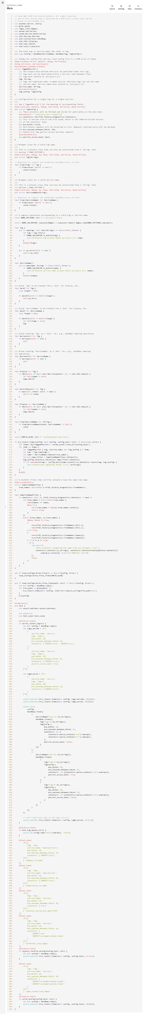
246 (10, 633)
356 (10, 911)
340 (10, 870)
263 (10, 676)
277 (10, 712)
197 (10, 510)
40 (11, 114)
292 (10, 749)
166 (10, 432)
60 (11, 165)
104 (10, 276)
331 (10, 848)
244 (10, 628)
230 (10, 593)
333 (10, 853)
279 (10, 717)
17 (11, 56)
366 (10, 936)
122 (10, 321)
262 (10, 674)
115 (10, 303)
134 (10, 351)
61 (11, 167)
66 (11, 180)
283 (10, 727)
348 (10, 891)
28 (11, 84)
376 (10, 961)
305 (10, 782)
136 (10, 356)
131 (10, 344)
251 (10, 646)
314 (10, 805)
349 (10, 893)
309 (10, 792)
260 (10, 669)
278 (10, 714)
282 (10, 724)
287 (10, 737)
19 (11, 61)
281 (10, 722)
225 (10, 581)
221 (10, 570)
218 (10, 563)
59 (11, 162)
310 (10, 795)
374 (10, 956)
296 (10, 760)
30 (11, 89)
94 (11, 250)
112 (10, 296)
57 (11, 157)
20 (11, 64)
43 (11, 122)
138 (10, 361)
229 (10, 591)
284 (10, 729)
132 (10, 346)
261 (10, 671)
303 (10, 777)
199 (10, 515)
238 (10, 613)
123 (10, 323)
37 (11, 107)
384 (10, 981)
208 (10, 538)
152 (10, 397)
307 (10, 787)
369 (10, 943)
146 (10, 381)
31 (11, 92)
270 (10, 694)
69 (11, 187)
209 (10, 540)
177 (10, 460)
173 (10, 450)
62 (11, 170)
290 (10, 744)
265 (10, 681)
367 (10, 938)
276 (10, 709)
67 (11, 182)
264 (10, 679)
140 (10, 366)
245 (10, 631)
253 (10, 651)
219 (10, 565)
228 (10, 588)
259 (10, 666)
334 (10, 855)
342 (10, 875)
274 (10, 704)
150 (10, 392)
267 (10, 686)
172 (10, 447)
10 (11, 39)
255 (10, 656)
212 (10, 548)
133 (10, 349)
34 (11, 99)
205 (10, 530)
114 (10, 301)
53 (11, 147)
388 (10, 991)
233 (10, 601)
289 (10, 742)
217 (10, 560)
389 (10, 994)
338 (10, 865)
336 (10, 860)
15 (11, 51)
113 (10, 298)
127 (10, 334)
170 (10, 442)
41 (11, 117)
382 (10, 976)
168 (10, 437)
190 (10, 492)
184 (10, 477)
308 (10, 790)
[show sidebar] (2, 2)
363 (10, 928)
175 (10, 455)
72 (11, 195)
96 (11, 255)
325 (10, 833)
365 (10, 933)
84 (11, 225)
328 (10, 840)
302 (10, 775)
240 (10, 618)
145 (10, 379)
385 (10, 984)
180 (10, 467)
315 (10, 807)
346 (10, 886)
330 (10, 845)
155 (10, 404)
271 (10, 696)
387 (10, 989)
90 (11, 240)
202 (10, 523)
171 (10, 444)
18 (11, 59)
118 (10, 311)
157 (10, 409)
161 (10, 419)
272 (10, 699)
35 (11, 102)
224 (10, 578)
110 (10, 291)
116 (10, 306)
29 (11, 87)
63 (11, 172)
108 (10, 286)
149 (10, 389)
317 (10, 812)
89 (11, 238)
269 (10, 691)
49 (11, 137)
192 (10, 497)
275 (10, 707)
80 (11, 215)
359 (10, 918)
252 (10, 649)
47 (11, 132)
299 (10, 767)
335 (10, 858)
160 (10, 417)
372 (10, 951)
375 (10, 959)
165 (10, 429)
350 (10, 896)
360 (10, 921)
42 (11, 119)
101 (10, 268)
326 (10, 835)
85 (11, 228)
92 (11, 245)
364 (10, 931)
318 (10, 815)
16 (11, 54)
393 (10, 1004)
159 (10, 414)
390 (10, 996)
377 (10, 964)
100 (10, 266)
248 (10, 639)
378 (10, 966)
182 (10, 472)
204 (10, 528)
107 (10, 283)
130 (10, 341)
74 (11, 200)
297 (10, 762)
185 (10, 480)
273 (10, 702)
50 (11, 140)
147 (10, 384)
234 (10, 603)
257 (10, 661)
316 (10, 810)
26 (11, 79)
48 (11, 134)
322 (10, 825)
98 (11, 260)
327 (10, 838)
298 (10, 765)
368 (10, 941)
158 (10, 412)
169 (10, 439)
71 (11, 192)
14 (11, 49)
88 (11, 235)
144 (10, 376)
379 (10, 969)
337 (10, 863)
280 (10, 719)
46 (11, 129)
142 (10, 371)
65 (11, 177)
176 (10, 457)
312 (10, 800)
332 (10, 850)
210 (10, 543)
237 (10, 611)
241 (10, 621)
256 (10, 659)
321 (10, 823)
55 (11, 152)
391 (10, 999)
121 (10, 318)
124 (10, 326)
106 (10, 281)
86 (11, 230)
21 (11, 66)
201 (10, 520)
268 (10, 689)
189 (10, 490)
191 (10, 495)
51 (11, 142)
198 (10, 513)
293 (10, 752)
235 (10, 606)
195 (10, 505)
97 (11, 258)
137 (10, 359)
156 (10, 407)
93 (11, 248)
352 (10, 901)
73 (11, 197)
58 (11, 160)
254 (10, 654)
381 (10, 974)
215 (10, 555)
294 (10, 754)
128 (10, 336)
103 (10, 273)
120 (10, 316)
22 (11, 69)
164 (10, 427)
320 (10, 820)
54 (11, 150)
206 (10, 533)
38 (11, 109)
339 (10, 868)
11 (11, 41)
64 (11, 175)
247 (10, 636)
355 (10, 908)
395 (10, 1009)
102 (10, 271)
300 (10, 770)
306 (10, 785)
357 (10, 913)
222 (10, 573)
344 (10, 880)
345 (10, 883)
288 (10, 739)
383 (10, 979)
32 (11, 94)
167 (10, 434)
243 (10, 626)
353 (10, 903)
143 (10, 374)
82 (11, 220)
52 (11, 145)
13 (11, 46)
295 (10, 757)
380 (10, 971)
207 (10, 535)
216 (10, 558)
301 (10, 772)
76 (11, 205)
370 (10, 946)
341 (10, 873)
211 (10, 545)
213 (10, 550)
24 (11, 74)
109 (10, 288)
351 (10, 898)
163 (10, 424)
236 (10, 608)
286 (10, 734)
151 (10, 394)
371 (10, 949)
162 (10, 422)
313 (10, 802)
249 (10, 641)
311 (10, 797)
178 (10, 462)
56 (11, 155)
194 (10, 502)
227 (10, 586)
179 (10, 465)
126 (10, 331)
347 (10, 888)
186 (10, 482)
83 (11, 223)
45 (11, 127)
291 (10, 747)
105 (10, 278)
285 (10, 732)
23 (11, 71)
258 (10, 664)
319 (10, 817)
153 (10, 399)
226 (10, 583)
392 (10, 1001)
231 (10, 596)
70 (11, 190)
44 (11, 124)
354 (10, 906)
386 (10, 986)
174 (10, 452)
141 (10, 369)
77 (11, 208)
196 (10, 507)
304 (10, 780)
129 (10, 339)
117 (10, 308)
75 (11, 203)
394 (10, 1006)
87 (11, 233)
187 (10, 485)
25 (11, 77)
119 (10, 313)
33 (11, 97)
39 (11, 112)
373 (10, 954)
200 (10, 518)
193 (10, 500)
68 (11, 185)
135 (10, 354)
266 (10, 684)
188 (10, 487)
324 (10, 830)
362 (10, 926)
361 (10, 923)
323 (10, 828)
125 (10, 329)
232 (10, 598)
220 (10, 568)
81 (11, 218)
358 (10, 916)
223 (10, 576)
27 (11, 82)
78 (11, 210)
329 (10, 843)
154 (10, 402)
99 (11, 263)
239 (10, 616)
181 (10, 470)
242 (10, 623)
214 (10, 553)
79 (11, 213)
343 (10, 878)
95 (11, 253)
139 (10, 364)
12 (11, 44)
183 (10, 475)
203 (10, 525)
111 (10, 293)
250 (10, 644)
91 (11, 243)
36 (11, 104)
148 (10, 387)
